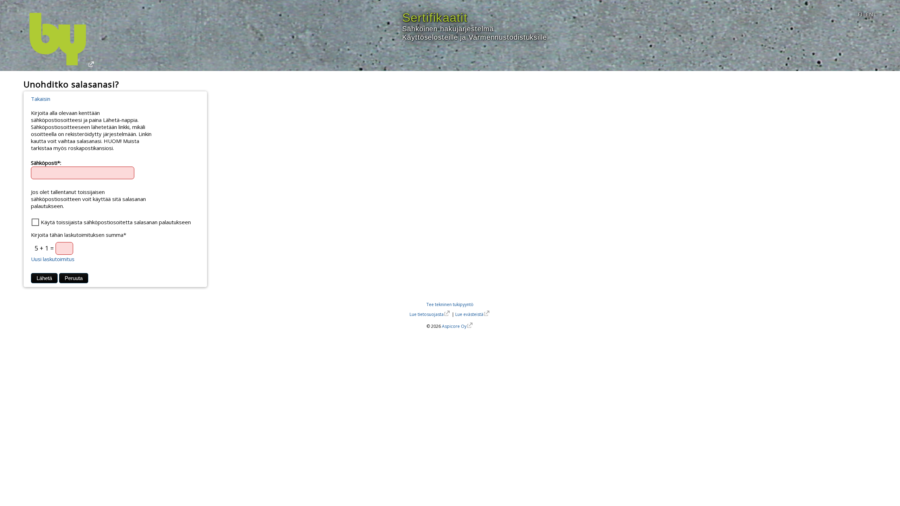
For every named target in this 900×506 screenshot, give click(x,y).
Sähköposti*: (46, 162)
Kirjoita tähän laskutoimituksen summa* (78, 234)
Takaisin (40, 98)
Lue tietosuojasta (427, 314)
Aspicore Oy (454, 326)
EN (869, 14)
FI (860, 14)
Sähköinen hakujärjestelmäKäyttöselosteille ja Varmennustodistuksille (474, 28)
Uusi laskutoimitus (53, 258)
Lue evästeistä (469, 314)
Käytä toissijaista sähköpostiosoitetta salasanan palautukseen (116, 222)
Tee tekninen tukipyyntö (450, 304)
